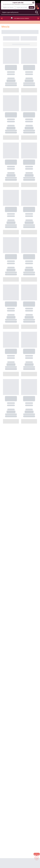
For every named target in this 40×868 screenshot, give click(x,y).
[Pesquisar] (36, 12)
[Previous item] (2, 18)
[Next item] (38, 18)
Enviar (31, 7)
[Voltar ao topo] (36, 863)
